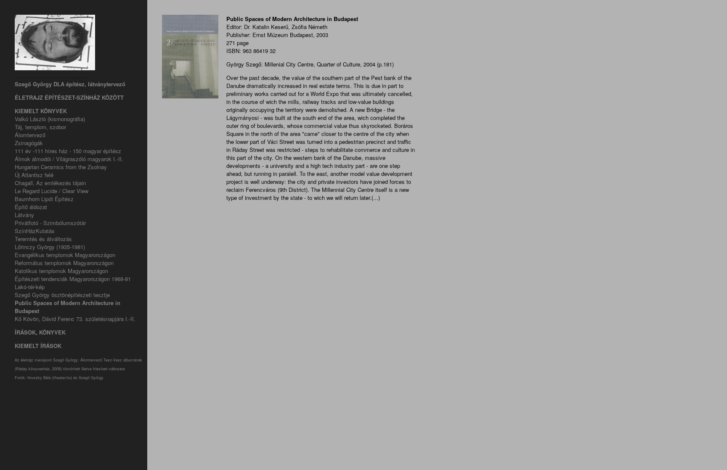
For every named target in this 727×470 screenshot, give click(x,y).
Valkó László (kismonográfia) (50, 119)
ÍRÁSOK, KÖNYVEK (40, 332)
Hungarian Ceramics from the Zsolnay (61, 167)
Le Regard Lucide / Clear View (51, 191)
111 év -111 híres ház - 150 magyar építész (68, 151)
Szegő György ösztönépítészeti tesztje (62, 295)
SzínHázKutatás (35, 231)
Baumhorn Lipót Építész (44, 199)
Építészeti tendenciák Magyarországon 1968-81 (73, 279)
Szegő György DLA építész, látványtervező (70, 84)
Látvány (24, 215)
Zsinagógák (29, 143)
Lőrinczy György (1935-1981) (50, 247)
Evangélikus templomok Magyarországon (65, 255)
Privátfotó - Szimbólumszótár (50, 223)
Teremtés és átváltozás (43, 239)
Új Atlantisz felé (34, 175)
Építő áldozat (31, 207)
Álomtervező (30, 135)
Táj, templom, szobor (40, 127)
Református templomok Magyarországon (64, 263)
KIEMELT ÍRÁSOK (38, 346)
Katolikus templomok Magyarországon (61, 271)
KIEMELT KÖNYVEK (41, 111)
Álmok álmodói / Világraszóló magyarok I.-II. (69, 159)
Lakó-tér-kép (30, 287)
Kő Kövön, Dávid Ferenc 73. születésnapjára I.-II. (75, 319)
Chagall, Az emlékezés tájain (50, 183)
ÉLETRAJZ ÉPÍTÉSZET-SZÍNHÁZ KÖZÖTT (69, 97)
